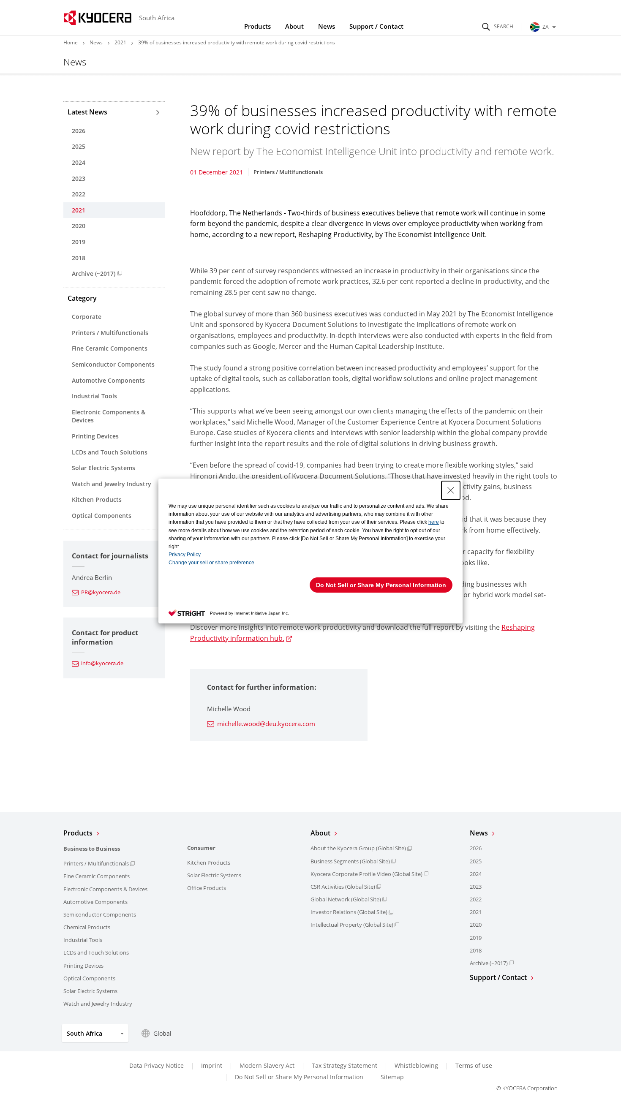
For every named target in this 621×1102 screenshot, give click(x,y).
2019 (78, 242)
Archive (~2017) (93, 273)
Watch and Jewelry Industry (111, 484)
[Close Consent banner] (450, 490)
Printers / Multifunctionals (110, 333)
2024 (78, 162)
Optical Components (101, 516)
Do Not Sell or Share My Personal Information (299, 1077)
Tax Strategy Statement (344, 1065)
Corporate (86, 317)
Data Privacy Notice (156, 1065)
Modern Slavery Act (267, 1065)
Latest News (87, 112)
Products (257, 26)
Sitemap (392, 1077)
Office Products (206, 888)
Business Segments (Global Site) (350, 861)
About (294, 26)
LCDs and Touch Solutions (109, 452)
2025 (78, 146)
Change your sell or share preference (211, 563)
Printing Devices (95, 436)
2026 (78, 131)
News (326, 26)
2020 (78, 226)
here (433, 522)
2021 (120, 42)
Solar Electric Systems (103, 468)
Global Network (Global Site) (345, 899)
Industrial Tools (94, 396)
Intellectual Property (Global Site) (351, 924)
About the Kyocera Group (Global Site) (358, 848)
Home (70, 42)
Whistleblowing (416, 1065)
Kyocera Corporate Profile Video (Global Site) (366, 874)
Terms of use (473, 1065)
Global (162, 1033)
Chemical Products (86, 927)
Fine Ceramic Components (109, 348)
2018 (78, 258)
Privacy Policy (185, 555)
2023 (78, 178)
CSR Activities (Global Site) (342, 886)
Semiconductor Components (113, 364)
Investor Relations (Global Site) (348, 912)
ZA (545, 26)
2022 (78, 194)
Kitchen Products (97, 499)
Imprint (211, 1065)
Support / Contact (376, 26)
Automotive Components (108, 380)
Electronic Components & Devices (108, 416)
